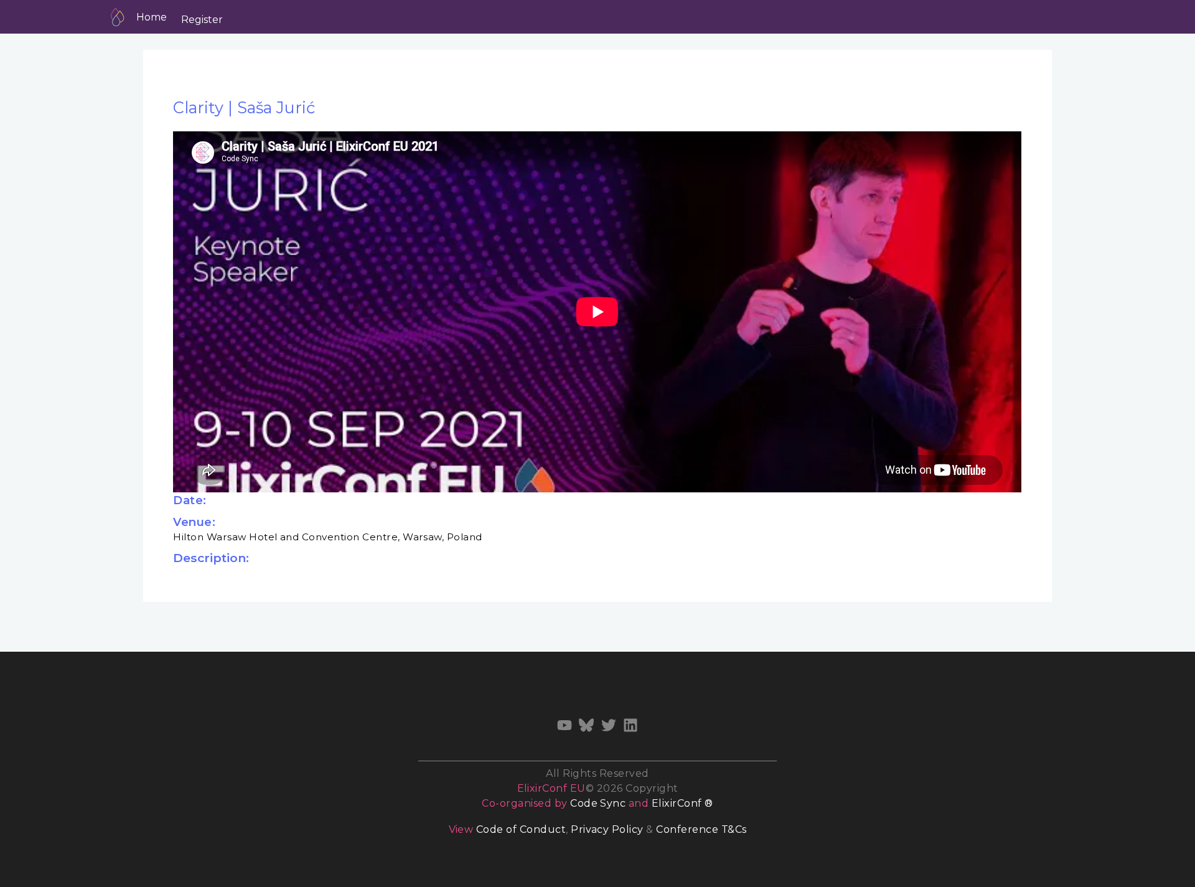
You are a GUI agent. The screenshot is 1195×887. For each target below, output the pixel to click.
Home (151, 17)
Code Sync (598, 803)
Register (202, 20)
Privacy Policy (607, 829)
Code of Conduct (521, 829)
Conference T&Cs (701, 829)
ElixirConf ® (682, 803)
